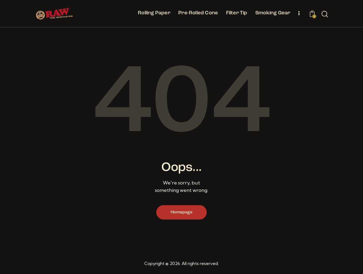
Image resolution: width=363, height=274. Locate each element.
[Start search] (324, 14)
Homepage (181, 212)
